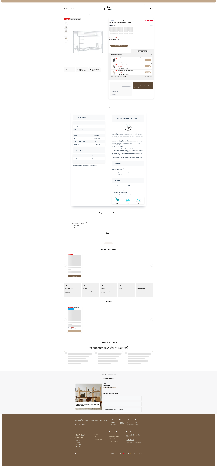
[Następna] (215, 1)
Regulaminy (96, 434)
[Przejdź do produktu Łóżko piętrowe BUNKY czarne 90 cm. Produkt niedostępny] (74, 266)
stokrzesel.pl (66, 16)
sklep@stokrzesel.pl (80, 437)
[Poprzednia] (2, 1)
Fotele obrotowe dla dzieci (114, 436)
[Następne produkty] (152, 265)
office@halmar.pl (75, 227)
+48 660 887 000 (75, 225)
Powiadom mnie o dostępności (120, 45)
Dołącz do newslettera (131, 441)
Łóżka (78, 16)
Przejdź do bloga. (80, 405)
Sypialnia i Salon (72, 16)
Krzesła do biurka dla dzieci (114, 439)
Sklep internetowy (108, 460)
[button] (130, 45)
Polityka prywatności (97, 436)
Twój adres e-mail (130, 439)
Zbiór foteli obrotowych (113, 441)
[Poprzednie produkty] (65, 265)
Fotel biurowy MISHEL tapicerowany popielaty (126, 64)
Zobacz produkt (74, 330)
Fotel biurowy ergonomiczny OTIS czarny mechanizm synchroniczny (130, 57)
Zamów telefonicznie (143, 51)
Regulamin (138, 442)
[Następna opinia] (152, 356)
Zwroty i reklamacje (97, 437)
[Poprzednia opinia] (65, 356)
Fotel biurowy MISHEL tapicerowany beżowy (125, 70)
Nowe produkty (112, 438)
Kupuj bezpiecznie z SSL (98, 439)
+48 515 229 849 (109, 387)
